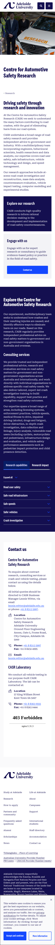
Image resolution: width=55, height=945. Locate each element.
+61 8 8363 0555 (32, 703)
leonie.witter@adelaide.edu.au (26, 605)
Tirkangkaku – (21, 853)
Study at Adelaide (13, 792)
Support (33, 811)
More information (40, 936)
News (6, 843)
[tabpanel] (27, 499)
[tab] (17, 465)
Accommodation (38, 837)
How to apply (11, 805)
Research (8, 799)
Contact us (27, 269)
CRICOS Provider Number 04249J (34, 861)
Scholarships (10, 837)
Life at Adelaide (37, 792)
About (32, 799)
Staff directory (37, 830)
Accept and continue (15, 935)
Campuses (34, 805)
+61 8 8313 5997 (29, 609)
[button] (51, 900)
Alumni (7, 830)
